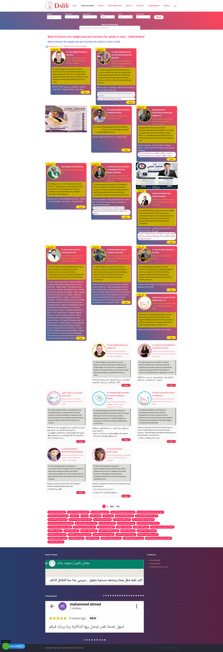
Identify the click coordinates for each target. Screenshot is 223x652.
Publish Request (153, 5)
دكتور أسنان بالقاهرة (124, 527)
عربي (175, 5)
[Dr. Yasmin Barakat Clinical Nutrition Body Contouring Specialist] (66, 119)
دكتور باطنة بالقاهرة (71, 530)
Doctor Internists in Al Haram (71, 399)
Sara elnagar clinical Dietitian (72, 166)
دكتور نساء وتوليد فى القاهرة (111, 538)
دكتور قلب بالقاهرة (55, 530)
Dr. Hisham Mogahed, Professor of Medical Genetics (118, 111)
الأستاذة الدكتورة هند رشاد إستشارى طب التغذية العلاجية (163, 299)
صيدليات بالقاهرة (92, 538)
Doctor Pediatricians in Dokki (117, 117)
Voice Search (5, 641)
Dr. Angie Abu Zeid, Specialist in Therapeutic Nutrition (163, 347)
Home (75, 5)
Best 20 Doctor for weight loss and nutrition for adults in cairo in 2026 (84, 42)
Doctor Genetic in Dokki (114, 116)
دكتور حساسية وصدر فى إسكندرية (60, 527)
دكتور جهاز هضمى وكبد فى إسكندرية (61, 523)
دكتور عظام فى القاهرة (56, 541)
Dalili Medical (53, 46)
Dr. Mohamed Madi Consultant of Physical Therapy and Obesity (118, 395)
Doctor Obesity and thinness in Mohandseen (118, 355)
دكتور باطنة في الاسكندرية (124, 515)
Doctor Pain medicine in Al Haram (163, 399)
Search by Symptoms (110, 24)
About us (129, 5)
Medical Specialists (87, 5)
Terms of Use (78, 648)
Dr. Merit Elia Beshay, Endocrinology (114, 450)
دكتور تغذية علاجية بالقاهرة (125, 534)
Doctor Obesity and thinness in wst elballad (71, 459)
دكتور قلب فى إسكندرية (107, 523)
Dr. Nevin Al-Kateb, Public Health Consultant (161, 195)
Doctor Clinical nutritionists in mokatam (115, 405)
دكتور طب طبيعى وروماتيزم (58, 515)
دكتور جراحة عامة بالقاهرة (57, 538)
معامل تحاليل (95, 515)
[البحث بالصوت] (5, 646)
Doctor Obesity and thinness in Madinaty (121, 65)
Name (49, 14)
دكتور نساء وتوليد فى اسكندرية (78, 512)
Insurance (140, 14)
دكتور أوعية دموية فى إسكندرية (143, 519)
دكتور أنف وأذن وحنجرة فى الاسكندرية (150, 512)
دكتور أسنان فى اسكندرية (57, 512)
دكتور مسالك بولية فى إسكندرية (86, 523)
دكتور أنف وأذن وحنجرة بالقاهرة (162, 527)
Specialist (86, 14)
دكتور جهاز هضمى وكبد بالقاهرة (79, 534)
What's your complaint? (14, 646)
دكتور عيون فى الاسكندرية (99, 512)
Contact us (140, 5)
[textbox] (125, 17)
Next (111, 506)
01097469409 (154, 560)
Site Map (167, 5)
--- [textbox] (67, 17)
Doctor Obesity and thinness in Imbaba (75, 62)
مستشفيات (74, 515)
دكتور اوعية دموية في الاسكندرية (80, 519)
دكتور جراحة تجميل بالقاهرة (147, 534)
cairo (60, 46)
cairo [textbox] (103, 17)
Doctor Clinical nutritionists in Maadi (163, 303)
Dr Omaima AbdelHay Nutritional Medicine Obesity (72, 450)
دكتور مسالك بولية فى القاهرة (133, 538)
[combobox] (72, 16)
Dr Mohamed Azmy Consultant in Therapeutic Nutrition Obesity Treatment (118, 169)
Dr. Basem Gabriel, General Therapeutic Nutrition (116, 251)
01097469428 (154, 564)
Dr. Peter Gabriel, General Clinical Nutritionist (71, 251)
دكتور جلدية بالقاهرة (76, 538)
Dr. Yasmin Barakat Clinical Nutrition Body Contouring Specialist (121, 55)
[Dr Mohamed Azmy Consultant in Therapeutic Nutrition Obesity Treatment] (157, 175)
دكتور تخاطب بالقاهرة (88, 530)
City (102, 14)
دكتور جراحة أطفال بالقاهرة (108, 530)
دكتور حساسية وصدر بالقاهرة (103, 534)
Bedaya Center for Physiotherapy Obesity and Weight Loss (162, 112)
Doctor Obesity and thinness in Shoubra (161, 122)
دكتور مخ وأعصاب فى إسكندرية (84, 527)
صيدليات (84, 515)
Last (117, 506)
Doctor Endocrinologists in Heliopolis (119, 455)
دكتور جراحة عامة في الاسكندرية (146, 515)
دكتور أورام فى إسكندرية (106, 527)
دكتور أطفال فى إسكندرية (102, 519)
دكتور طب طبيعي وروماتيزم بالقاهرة (158, 538)
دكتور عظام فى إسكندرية (122, 519)
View (85, 92)
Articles (100, 5)
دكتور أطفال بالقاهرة (141, 527)
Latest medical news (114, 5)
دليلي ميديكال (108, 515)
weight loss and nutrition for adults (75, 46)
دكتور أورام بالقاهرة (128, 530)
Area (120, 14)
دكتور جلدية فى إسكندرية (126, 523)
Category (68, 14)
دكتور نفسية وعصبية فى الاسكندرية (122, 512)
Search (158, 17)
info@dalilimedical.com (158, 567)
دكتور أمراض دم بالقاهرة (57, 534)
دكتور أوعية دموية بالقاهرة (147, 530)
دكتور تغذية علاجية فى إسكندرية (148, 523)
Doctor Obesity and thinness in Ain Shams (71, 259)
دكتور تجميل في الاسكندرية (58, 519)
